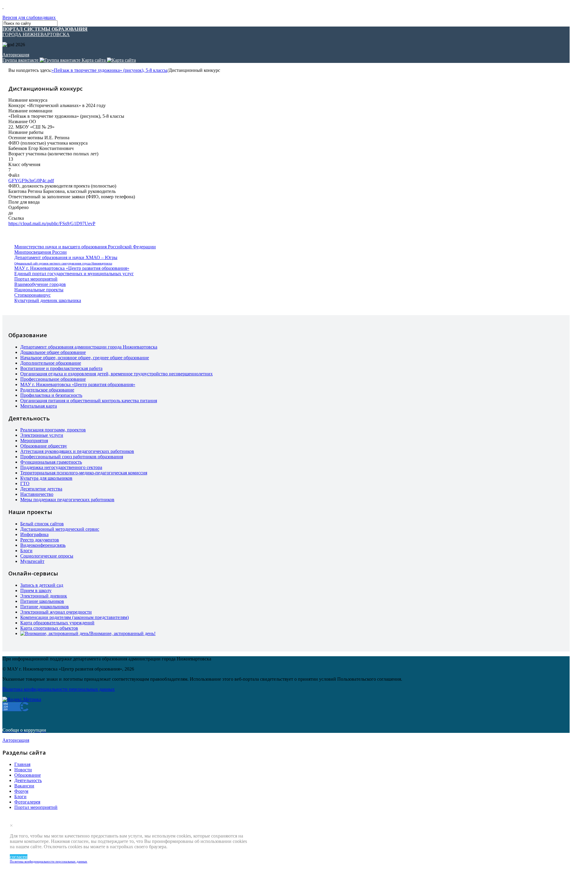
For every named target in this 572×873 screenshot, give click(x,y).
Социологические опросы (46, 555)
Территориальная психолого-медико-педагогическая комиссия (83, 472)
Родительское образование (47, 389)
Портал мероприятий (35, 278)
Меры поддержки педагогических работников (67, 499)
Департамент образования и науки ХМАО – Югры (65, 257)
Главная (22, 764)
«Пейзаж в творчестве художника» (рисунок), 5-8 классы (109, 70)
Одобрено (18, 207)
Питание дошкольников (44, 606)
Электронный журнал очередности (56, 611)
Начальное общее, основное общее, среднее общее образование (84, 357)
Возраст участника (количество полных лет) (53, 153)
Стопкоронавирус (32, 295)
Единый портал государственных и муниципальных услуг (74, 273)
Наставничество (36, 494)
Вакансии (24, 785)
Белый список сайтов (42, 523)
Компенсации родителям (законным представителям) (74, 617)
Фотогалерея (27, 801)
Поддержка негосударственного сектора (61, 467)
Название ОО (22, 121)
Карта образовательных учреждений (57, 622)
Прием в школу (36, 590)
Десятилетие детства (41, 488)
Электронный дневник (43, 595)
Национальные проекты (38, 289)
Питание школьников (42, 601)
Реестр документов (39, 539)
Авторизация (15, 54)
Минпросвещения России (40, 252)
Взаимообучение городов (40, 284)
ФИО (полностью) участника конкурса (48, 143)
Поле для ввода (24, 202)
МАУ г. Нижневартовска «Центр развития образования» (71, 268)
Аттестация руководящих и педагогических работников (77, 451)
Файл (13, 175)
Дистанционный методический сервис (59, 529)
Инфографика (34, 534)
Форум (21, 791)
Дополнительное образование (50, 363)
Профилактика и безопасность (51, 395)
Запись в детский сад (41, 585)
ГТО (24, 483)
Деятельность (28, 780)
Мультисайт (32, 561)
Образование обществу (43, 445)
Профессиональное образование (53, 379)
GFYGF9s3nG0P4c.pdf (31, 180)
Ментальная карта (38, 405)
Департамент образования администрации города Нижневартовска (88, 346)
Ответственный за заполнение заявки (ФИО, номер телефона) (71, 196)
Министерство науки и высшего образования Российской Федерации (85, 246)
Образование (27, 775)
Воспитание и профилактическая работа (61, 368)
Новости (23, 769)
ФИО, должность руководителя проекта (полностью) (62, 185)
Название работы (25, 132)
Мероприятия (34, 440)
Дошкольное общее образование (53, 352)
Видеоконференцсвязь (43, 545)
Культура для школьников (46, 478)
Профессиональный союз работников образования (71, 456)
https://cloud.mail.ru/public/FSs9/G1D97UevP (51, 223)
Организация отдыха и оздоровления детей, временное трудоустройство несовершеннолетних (116, 373)
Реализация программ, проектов (53, 429)
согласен (18, 856)
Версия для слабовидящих (29, 17)
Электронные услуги (41, 435)
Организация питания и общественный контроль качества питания (88, 400)
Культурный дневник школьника (47, 300)
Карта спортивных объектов (49, 628)
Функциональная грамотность (51, 462)
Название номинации (30, 110)
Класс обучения (24, 164)
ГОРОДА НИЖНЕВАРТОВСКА (45, 32)
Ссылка (16, 218)
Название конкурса (27, 100)
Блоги (26, 550)
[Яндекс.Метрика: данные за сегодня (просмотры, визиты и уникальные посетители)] (21, 699)
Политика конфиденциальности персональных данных (48, 861)
